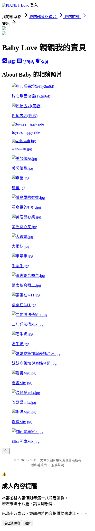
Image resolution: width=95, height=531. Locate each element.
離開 (28, 523)
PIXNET (30, 460)
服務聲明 (57, 465)
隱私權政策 (39, 465)
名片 (45, 62)
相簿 (12, 62)
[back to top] (6, 451)
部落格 (28, 62)
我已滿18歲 (12, 523)
